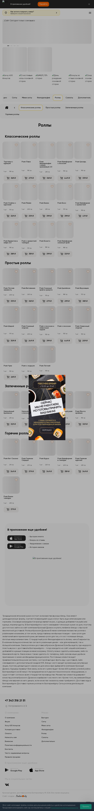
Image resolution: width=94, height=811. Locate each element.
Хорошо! (47, 430)
